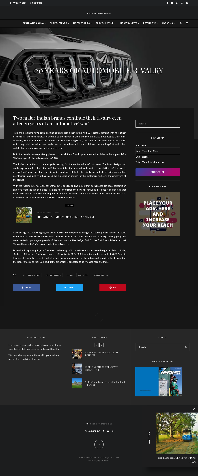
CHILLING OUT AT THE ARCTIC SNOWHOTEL (101, 368)
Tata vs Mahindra (101, 275)
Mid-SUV (70, 275)
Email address (143, 156)
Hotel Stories (81, 23)
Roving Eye (149, 23)
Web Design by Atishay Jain (99, 460)
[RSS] (177, 3)
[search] (176, 123)
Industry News (128, 23)
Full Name (141, 145)
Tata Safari (83, 275)
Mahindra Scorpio (53, 275)
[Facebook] (167, 3)
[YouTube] (172, 3)
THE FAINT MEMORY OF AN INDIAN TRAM (64, 217)
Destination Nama (33, 23)
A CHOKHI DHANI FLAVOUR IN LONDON (101, 354)
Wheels (93, 62)
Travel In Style (104, 23)
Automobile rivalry (32, 275)
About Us (167, 23)
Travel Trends (58, 23)
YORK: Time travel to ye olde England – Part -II (105, 383)
